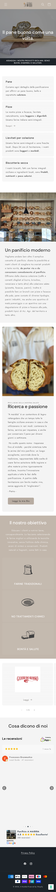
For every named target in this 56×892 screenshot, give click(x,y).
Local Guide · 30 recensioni (21, 763)
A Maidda (23, 887)
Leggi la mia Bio (21, 501)
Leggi (26, 699)
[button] (6, 4)
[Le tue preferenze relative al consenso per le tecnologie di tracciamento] (51, 887)
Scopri (9, 125)
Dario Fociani (16, 760)
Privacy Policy (28, 852)
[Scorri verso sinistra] (22, 710)
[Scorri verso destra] (34, 710)
